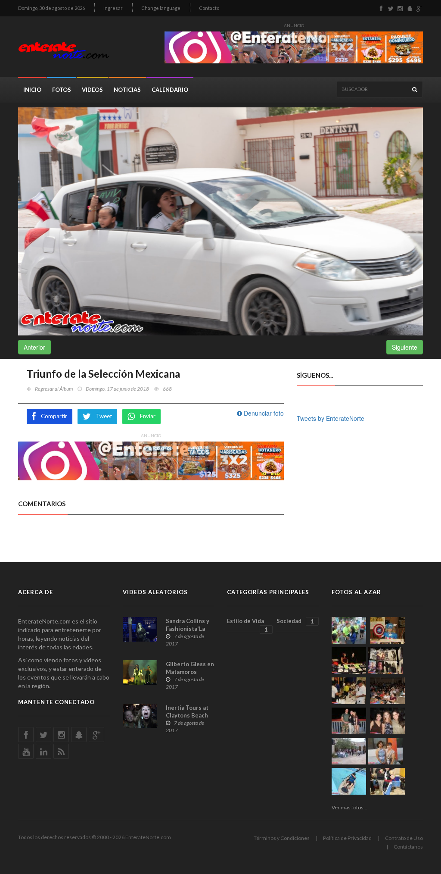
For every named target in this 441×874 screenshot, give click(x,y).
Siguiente (404, 347)
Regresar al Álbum (54, 388)
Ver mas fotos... (349, 807)
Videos (92, 89)
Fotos (61, 89)
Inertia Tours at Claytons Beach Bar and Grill (187, 715)
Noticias (127, 89)
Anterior (34, 347)
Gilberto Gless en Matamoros (190, 668)
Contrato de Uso (404, 838)
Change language (160, 8)
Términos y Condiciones (282, 838)
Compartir (54, 416)
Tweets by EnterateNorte (330, 418)
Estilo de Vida (247, 624)
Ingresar (113, 8)
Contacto (209, 8)
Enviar (147, 416)
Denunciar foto (263, 413)
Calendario (170, 89)
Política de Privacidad (347, 838)
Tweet (104, 416)
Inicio (32, 89)
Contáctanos (408, 846)
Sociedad (295, 621)
